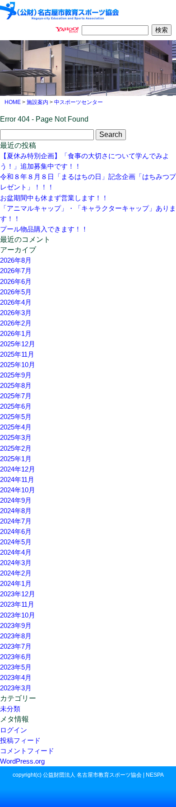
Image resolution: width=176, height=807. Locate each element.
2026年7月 (16, 270)
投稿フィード (20, 740)
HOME (13, 102)
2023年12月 (17, 594)
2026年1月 (16, 333)
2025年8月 (16, 385)
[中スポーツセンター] (60, 9)
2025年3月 (16, 437)
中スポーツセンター (78, 102)
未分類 (10, 709)
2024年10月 (17, 490)
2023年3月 (16, 688)
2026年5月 (16, 292)
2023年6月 (16, 657)
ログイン (13, 730)
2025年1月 (16, 458)
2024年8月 (16, 510)
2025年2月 (16, 448)
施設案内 (37, 102)
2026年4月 (16, 302)
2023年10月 (17, 615)
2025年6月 (16, 406)
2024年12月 (17, 469)
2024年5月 (16, 542)
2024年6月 (16, 531)
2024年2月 (16, 573)
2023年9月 (16, 625)
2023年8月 (16, 636)
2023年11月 (17, 604)
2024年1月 (16, 583)
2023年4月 (16, 677)
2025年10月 (17, 364)
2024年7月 (16, 521)
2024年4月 (16, 552)
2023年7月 (16, 646)
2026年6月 (16, 281)
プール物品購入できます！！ (44, 229)
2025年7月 (16, 396)
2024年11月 (17, 479)
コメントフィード (27, 751)
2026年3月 (16, 312)
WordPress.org (22, 761)
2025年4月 (16, 427)
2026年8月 (16, 260)
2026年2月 (16, 323)
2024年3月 (16, 562)
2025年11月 (17, 354)
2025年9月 (16, 375)
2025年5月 (16, 416)
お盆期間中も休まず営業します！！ (54, 198)
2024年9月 (16, 500)
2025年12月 (17, 344)
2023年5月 (16, 667)
